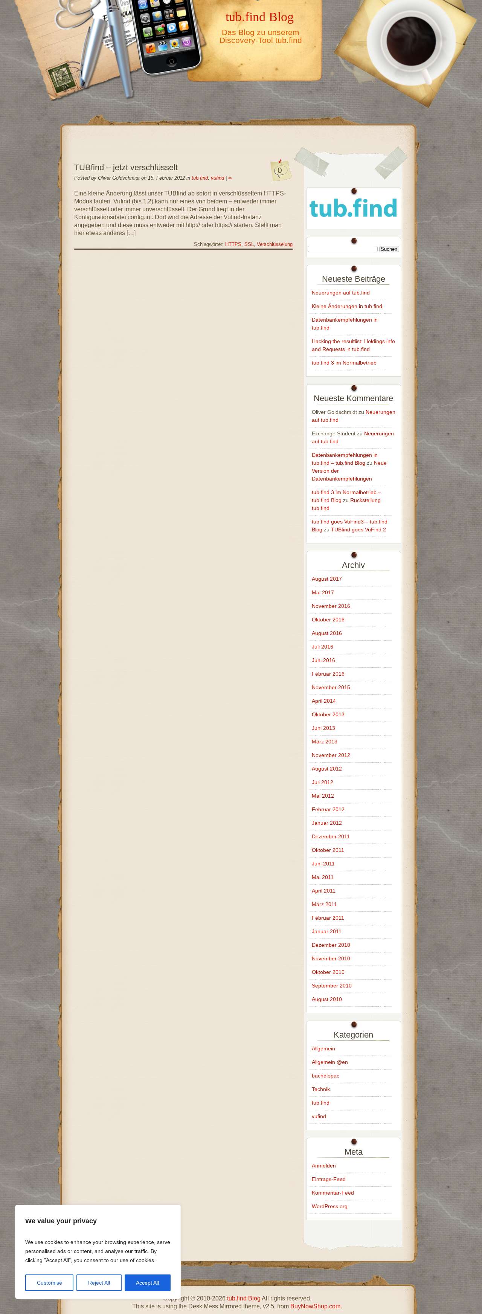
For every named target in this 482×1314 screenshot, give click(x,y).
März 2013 (324, 742)
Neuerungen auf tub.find (341, 293)
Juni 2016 (323, 660)
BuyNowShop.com (315, 1306)
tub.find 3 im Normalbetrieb (344, 363)
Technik (321, 1089)
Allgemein (323, 1048)
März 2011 (324, 904)
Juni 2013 (323, 728)
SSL (249, 244)
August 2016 (327, 633)
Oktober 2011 (328, 850)
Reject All (99, 1283)
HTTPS (233, 244)
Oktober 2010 (328, 972)
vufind (217, 178)
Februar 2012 (328, 809)
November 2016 (331, 606)
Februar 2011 (328, 918)
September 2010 (332, 986)
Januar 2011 (327, 931)
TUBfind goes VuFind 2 (358, 530)
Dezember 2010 (331, 945)
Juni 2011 (323, 864)
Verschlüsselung (275, 244)
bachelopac (325, 1076)
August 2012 (327, 769)
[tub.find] (353, 221)
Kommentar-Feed (333, 1193)
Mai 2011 (323, 877)
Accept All (147, 1283)
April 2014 (324, 701)
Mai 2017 (323, 592)
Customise (49, 1283)
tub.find (200, 178)
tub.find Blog (260, 16)
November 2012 (331, 755)
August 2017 (327, 579)
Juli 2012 (322, 782)
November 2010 (331, 958)
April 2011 (324, 891)
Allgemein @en (330, 1062)
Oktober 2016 (328, 620)
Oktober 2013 (328, 714)
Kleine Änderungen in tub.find (347, 306)
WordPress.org (330, 1206)
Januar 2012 (327, 823)
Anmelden (324, 1166)
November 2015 (331, 687)
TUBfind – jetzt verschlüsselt (126, 167)
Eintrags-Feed (329, 1179)
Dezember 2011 (331, 836)
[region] (98, 1252)
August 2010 (327, 999)
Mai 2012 (323, 796)
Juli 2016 (322, 647)
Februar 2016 (328, 674)
